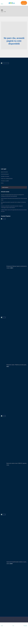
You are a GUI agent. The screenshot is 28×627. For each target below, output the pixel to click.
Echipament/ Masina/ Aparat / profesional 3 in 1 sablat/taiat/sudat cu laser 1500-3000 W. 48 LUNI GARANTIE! (17, 266)
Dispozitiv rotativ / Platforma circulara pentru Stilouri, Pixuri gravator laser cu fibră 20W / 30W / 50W (17, 364)
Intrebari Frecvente (5, 176)
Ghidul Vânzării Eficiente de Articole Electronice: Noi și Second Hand (14, 199)
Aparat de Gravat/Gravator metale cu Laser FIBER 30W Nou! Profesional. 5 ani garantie (17, 562)
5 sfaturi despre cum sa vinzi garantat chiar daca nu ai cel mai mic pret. (14, 210)
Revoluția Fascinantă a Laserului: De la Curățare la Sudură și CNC (13, 203)
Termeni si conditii (5, 180)
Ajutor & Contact (4, 171)
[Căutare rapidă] (26, 11)
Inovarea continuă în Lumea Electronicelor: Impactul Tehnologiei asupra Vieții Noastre (12, 206)
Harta (2, 183)
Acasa (2, 11)
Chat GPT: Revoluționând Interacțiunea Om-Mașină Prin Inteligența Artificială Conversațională (12, 195)
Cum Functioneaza (5, 174)
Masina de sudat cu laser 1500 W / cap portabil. (17, 463)
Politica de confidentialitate (7, 178)
